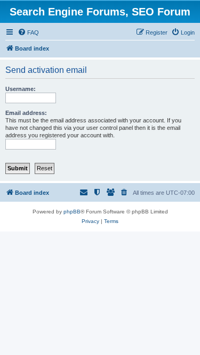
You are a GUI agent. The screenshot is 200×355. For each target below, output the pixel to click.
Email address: (26, 113)
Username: (20, 89)
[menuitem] (28, 32)
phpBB (72, 211)
